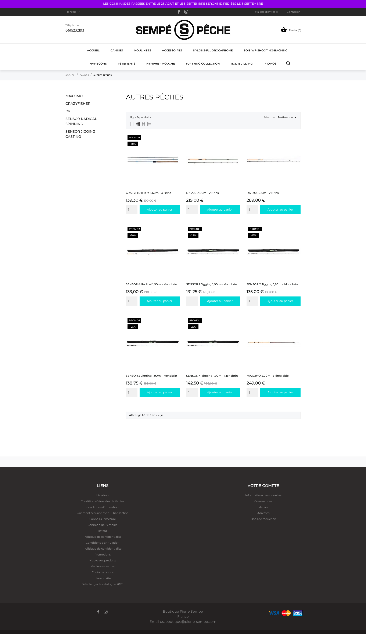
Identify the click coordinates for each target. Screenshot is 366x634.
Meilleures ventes (102, 566)
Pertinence (286, 118)
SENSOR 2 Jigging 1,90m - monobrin (272, 284)
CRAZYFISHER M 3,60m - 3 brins (148, 192)
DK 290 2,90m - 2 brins (263, 192)
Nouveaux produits (102, 560)
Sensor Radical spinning (81, 121)
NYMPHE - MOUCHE (160, 63)
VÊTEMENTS (126, 63)
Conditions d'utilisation (102, 507)
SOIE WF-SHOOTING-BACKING (265, 50)
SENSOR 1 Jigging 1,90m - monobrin (211, 284)
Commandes (263, 501)
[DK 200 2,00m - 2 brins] (236, 144)
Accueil (93, 50)
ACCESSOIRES (172, 50)
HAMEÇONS (98, 63)
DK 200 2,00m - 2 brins (202, 192)
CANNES (117, 50)
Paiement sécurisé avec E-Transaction (102, 513)
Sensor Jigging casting (80, 134)
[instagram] (186, 12)
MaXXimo (74, 96)
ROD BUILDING (242, 63)
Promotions (102, 554)
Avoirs (263, 507)
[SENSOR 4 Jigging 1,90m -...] (236, 327)
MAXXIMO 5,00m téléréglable (268, 375)
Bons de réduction (263, 519)
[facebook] (179, 12)
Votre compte (263, 485)
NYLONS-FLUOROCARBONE (213, 50)
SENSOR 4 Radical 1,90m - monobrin (151, 284)
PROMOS (270, 63)
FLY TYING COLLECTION (203, 63)
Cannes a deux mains (102, 524)
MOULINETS (142, 50)
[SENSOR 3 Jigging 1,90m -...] (175, 327)
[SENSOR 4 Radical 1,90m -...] (175, 235)
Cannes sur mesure (102, 519)
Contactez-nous (103, 572)
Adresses (263, 513)
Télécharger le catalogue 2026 (102, 584)
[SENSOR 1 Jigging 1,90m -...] (236, 235)
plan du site (102, 578)
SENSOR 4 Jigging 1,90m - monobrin (212, 375)
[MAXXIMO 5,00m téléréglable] (296, 327)
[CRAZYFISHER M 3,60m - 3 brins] (175, 144)
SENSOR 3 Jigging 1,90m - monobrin (151, 375)
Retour (102, 530)
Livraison (102, 495)
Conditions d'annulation (102, 542)
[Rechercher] (288, 63)
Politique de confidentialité (103, 536)
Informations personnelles (263, 495)
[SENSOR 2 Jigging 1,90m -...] (296, 235)
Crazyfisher (77, 104)
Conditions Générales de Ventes (102, 501)
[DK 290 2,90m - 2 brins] (296, 144)
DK (68, 111)
